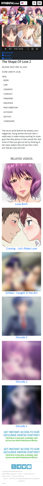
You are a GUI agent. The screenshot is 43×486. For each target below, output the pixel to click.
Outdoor (7, 112)
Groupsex (8, 103)
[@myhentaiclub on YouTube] (29, 466)
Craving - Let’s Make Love (21, 248)
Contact (19, 474)
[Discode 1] (21, 405)
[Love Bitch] (21, 182)
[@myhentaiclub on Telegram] (18, 466)
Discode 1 (21, 426)
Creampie (8, 89)
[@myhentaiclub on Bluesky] (24, 466)
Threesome (8, 121)
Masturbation (10, 107)
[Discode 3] (21, 316)
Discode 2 (21, 381)
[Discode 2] (21, 360)
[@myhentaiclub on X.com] (13, 466)
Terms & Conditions (18, 476)
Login (3, 483)
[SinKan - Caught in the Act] (21, 271)
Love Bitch (21, 204)
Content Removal (28, 474)
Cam (5, 85)
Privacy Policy (6, 476)
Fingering (8, 98)
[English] (23, 3)
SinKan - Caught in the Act (21, 292)
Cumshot (8, 94)
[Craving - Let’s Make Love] (21, 227)
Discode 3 (21, 337)
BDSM (6, 80)
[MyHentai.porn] (10, 3)
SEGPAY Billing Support (9, 474)
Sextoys (7, 117)
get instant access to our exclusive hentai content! (21, 436)
